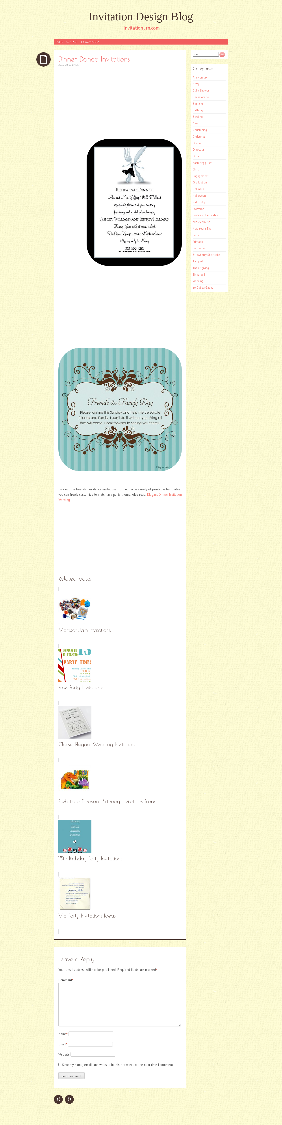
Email (62, 1044)
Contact (72, 41)
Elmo (196, 169)
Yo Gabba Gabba (203, 287)
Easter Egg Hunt (202, 162)
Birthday (198, 110)
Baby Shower (201, 90)
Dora (196, 156)
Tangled (198, 261)
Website (64, 1054)
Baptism (198, 103)
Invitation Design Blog (141, 16)
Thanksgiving (201, 268)
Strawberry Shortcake (206, 254)
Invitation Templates (205, 215)
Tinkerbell (199, 274)
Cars (196, 123)
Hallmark (198, 189)
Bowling (198, 116)
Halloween (199, 195)
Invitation (198, 209)
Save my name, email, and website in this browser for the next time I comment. (118, 1065)
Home (59, 41)
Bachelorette (201, 97)
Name (63, 1034)
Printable (198, 241)
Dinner (197, 143)
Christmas (199, 136)
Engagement (200, 176)
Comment (65, 980)
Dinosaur (198, 149)
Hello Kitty (199, 202)
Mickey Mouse (201, 222)
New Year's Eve (202, 228)
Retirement (199, 248)
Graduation (200, 182)
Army (196, 84)
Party (196, 235)
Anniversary (200, 77)
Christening (200, 130)
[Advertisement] (120, 103)
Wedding (198, 281)
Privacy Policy (90, 41)
